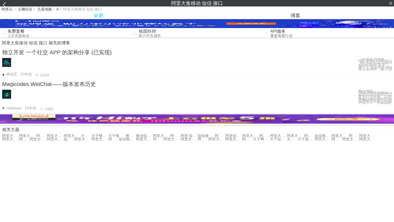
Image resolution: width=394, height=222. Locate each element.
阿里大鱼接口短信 (354, 136)
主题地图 (44, 9)
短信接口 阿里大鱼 (323, 136)
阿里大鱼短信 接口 (340, 136)
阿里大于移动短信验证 (367, 136)
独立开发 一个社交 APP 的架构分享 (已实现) (57, 52)
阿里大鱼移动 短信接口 (10, 136)
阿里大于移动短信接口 (72, 136)
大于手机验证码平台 (292, 139)
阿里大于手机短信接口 (247, 139)
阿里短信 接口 (220, 136)
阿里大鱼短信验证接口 (203, 139)
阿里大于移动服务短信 (10, 139)
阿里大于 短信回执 (323, 139)
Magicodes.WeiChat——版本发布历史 (49, 84)
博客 (295, 15)
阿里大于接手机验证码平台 (233, 139)
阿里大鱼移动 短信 (161, 136)
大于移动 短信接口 (86, 136)
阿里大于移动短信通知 (24, 139)
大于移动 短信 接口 (99, 136)
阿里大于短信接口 (99, 139)
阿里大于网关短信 (337, 139)
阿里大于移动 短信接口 (55, 136)
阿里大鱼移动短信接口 (27, 136)
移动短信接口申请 (131, 136)
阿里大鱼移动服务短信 (250, 136)
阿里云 (7, 9)
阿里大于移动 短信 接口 (41, 136)
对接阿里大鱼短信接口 (158, 139)
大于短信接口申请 (306, 139)
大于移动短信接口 (116, 136)
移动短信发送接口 (144, 136)
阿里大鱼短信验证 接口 (216, 139)
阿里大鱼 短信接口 (295, 136)
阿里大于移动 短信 (175, 136)
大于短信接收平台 (278, 139)
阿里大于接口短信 (113, 139)
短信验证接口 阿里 (127, 139)
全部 (98, 15)
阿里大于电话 (350, 139)
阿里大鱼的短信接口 (189, 139)
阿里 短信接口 (189, 136)
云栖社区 (25, 9)
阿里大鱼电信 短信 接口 (144, 139)
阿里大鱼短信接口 (309, 136)
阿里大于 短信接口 (82, 139)
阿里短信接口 (233, 136)
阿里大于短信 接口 (55, 139)
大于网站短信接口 (261, 139)
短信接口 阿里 (206, 136)
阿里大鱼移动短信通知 (264, 136)
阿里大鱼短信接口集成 (171, 139)
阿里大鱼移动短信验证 (278, 136)
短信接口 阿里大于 (69, 139)
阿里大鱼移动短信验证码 (38, 139)
